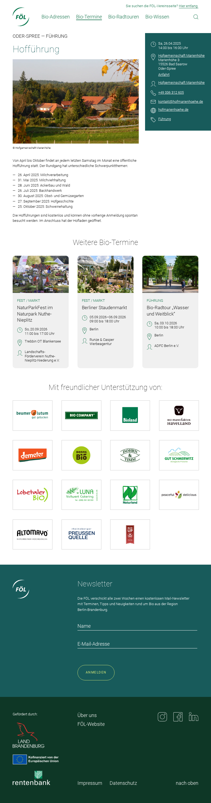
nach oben (187, 783)
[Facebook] (178, 716)
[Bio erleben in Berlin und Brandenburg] (21, 16)
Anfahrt (164, 74)
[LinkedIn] (193, 716)
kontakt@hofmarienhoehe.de (180, 101)
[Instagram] (162, 716)
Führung (164, 119)
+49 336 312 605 (171, 92)
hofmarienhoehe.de (173, 109)
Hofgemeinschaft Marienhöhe (181, 55)
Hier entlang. (188, 6)
